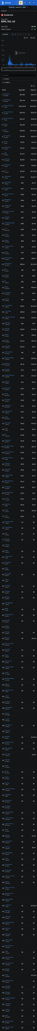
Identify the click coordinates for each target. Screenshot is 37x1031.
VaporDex (7, 504)
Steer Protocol (9, 643)
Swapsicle (8, 440)
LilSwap (7, 847)
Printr (6, 829)
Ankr (6, 533)
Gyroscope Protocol (10, 614)
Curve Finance (9, 452)
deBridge (7, 323)
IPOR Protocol (9, 980)
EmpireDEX (7, 574)
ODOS (7, 672)
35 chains (7, 540)
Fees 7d (33, 90)
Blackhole (7, 165)
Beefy (6, 287)
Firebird (7, 545)
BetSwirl (7, 597)
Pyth (6, 1015)
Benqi (5, 124)
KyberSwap (7, 263)
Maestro (7, 637)
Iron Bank (8, 585)
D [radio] (12, 34)
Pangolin (7, 217)
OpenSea (7, 346)
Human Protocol (10, 1021)
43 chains (7, 808)
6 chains (6, 101)
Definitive (7, 399)
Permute (7, 759)
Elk (5, 434)
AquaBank (8, 794)
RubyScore (8, 800)
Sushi (6, 417)
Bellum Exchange (10, 690)
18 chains (6, 253)
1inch (6, 515)
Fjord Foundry (9, 957)
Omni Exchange (10, 998)
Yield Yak (8, 905)
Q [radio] (20, 34)
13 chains (7, 353)
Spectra (7, 969)
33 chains (7, 715)
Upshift (6, 299)
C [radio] (25, 34)
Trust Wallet (8, 305)
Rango (6, 340)
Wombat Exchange (10, 492)
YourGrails (7, 176)
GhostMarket (9, 603)
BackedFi (7, 649)
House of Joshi (10, 876)
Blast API (7, 620)
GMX (5, 153)
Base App (8, 423)
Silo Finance (8, 258)
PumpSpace (8, 188)
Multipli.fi (8, 730)
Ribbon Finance (10, 887)
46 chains (7, 230)
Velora (6, 334)
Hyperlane (7, 388)
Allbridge (7, 911)
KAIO (5, 269)
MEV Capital (8, 748)
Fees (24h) (4, 19)
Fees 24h (22, 90)
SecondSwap (9, 812)
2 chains (6, 154)
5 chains (6, 172)
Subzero (7, 928)
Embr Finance (8, 457)
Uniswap (7, 159)
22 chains (7, 871)
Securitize (6, 94)
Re (5, 281)
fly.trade (6, 328)
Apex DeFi (8, 469)
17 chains (7, 436)
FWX (6, 951)
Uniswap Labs (9, 667)
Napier (7, 684)
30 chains (7, 465)
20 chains (7, 453)
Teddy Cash (8, 556)
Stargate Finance (9, 446)
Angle (6, 568)
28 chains (7, 395)
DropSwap (8, 870)
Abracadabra (9, 899)
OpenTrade (7, 182)
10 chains (5, 95)
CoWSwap (7, 205)
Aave (5, 130)
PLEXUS (6, 626)
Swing (7, 713)
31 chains (7, 324)
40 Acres (7, 736)
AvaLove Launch (10, 1027)
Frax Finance (9, 352)
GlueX (6, 771)
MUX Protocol (9, 481)
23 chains (7, 288)
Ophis (7, 858)
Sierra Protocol (8, 194)
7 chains (6, 207)
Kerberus (8, 701)
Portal (6, 393)
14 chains (6, 224)
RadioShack (8, 411)
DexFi (6, 510)
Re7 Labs (8, 754)
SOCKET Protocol (10, 742)
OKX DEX (7, 986)
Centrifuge (7, 99)
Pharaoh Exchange (9, 105)
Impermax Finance (10, 893)
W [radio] (15, 34)
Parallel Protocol (9, 317)
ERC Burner (8, 725)
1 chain (5, 107)
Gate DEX (8, 1003)
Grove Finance (8, 112)
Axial (6, 428)
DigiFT (7, 655)
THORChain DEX (9, 223)
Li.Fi (5, 228)
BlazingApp (8, 707)
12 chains (7, 686)
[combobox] (29, 3)
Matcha (7, 835)
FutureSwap (8, 527)
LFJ (5, 170)
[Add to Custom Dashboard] (28, 34)
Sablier (7, 881)
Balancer (7, 363)
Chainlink (8, 934)
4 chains (6, 113)
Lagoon (7, 381)
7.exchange (8, 864)
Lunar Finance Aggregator (10, 818)
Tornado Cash (8, 521)
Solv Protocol (9, 963)
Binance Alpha (9, 357)
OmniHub (8, 806)
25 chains (7, 912)
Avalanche (7, 147)
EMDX (6, 608)
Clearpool (8, 916)
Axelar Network (9, 375)
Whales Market (9, 678)
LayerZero (7, 292)
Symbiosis (8, 405)
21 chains (6, 131)
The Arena (7, 311)
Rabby (6, 240)
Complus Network (10, 475)
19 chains (7, 371)
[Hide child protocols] (1, 94)
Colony (7, 579)
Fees (24, 7)
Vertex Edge (8, 940)
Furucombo (7, 562)
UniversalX (8, 841)
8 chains (6, 137)
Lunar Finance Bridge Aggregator (10, 823)
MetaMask (7, 199)
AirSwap (7, 632)
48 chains (7, 407)
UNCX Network (9, 922)
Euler (6, 974)
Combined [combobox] (5, 34)
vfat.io (7, 498)
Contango (8, 486)
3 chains (6, 184)
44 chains (7, 294)
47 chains (6, 160)
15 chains (7, 680)
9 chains (6, 336)
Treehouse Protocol (9, 246)
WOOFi (6, 234)
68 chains (7, 1017)
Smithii (7, 777)
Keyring (7, 783)
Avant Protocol (8, 118)
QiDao (6, 550)
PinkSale (7, 591)
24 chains (7, 265)
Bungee (7, 992)
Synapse (7, 369)
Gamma (7, 539)
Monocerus (8, 661)
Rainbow (7, 463)
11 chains (6, 201)
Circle (6, 252)
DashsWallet (8, 852)
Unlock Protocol (10, 789)
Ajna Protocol (9, 945)
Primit (5, 141)
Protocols (11, 7)
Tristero (7, 1009)
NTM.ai (6, 275)
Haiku (6, 765)
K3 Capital (7, 136)
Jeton (7, 696)
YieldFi (7, 719)
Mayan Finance (9, 211)
